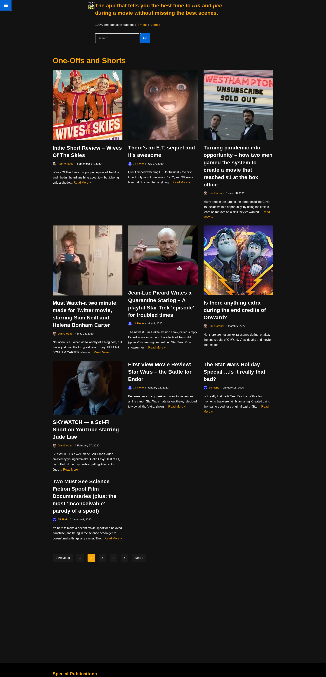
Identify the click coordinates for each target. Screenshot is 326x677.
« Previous (62, 557)
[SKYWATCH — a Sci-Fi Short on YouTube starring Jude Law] (87, 388)
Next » (139, 557)
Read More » (82, 182)
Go (145, 38)
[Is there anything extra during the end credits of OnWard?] (238, 260)
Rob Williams (65, 163)
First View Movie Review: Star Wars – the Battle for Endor (159, 372)
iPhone (143, 24)
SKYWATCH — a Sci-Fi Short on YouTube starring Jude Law (86, 429)
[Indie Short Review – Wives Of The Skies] (87, 105)
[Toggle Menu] (6, 5)
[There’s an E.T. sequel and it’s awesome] (163, 105)
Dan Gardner (216, 193)
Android (155, 24)
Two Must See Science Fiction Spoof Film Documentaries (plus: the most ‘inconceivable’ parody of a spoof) (84, 496)
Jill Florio (138, 163)
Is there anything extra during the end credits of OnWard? (235, 310)
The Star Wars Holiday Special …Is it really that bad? (234, 372)
